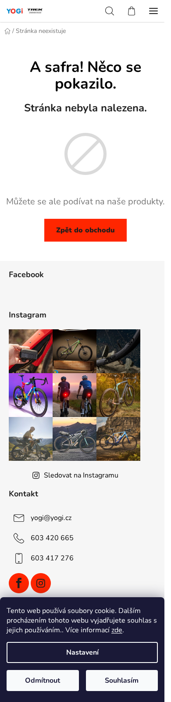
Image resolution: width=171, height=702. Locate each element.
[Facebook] (19, 583)
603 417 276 (52, 558)
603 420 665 (52, 538)
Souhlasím (122, 680)
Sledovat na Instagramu (81, 475)
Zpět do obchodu (85, 230)
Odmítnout (42, 680)
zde (116, 630)
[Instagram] (41, 583)
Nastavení (82, 652)
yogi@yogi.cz (51, 518)
